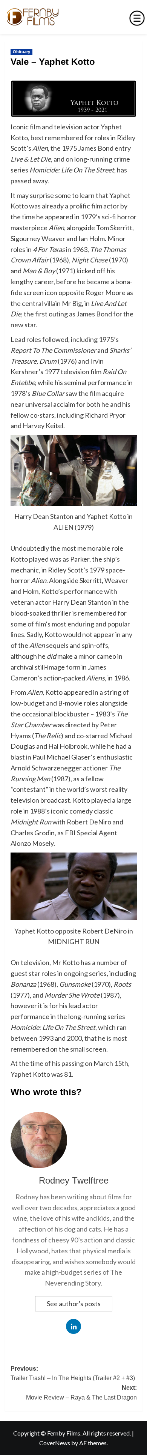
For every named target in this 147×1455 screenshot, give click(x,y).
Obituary (21, 51)
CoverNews (54, 1442)
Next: (81, 1393)
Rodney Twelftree (74, 1180)
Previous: (73, 1373)
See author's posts (74, 1303)
